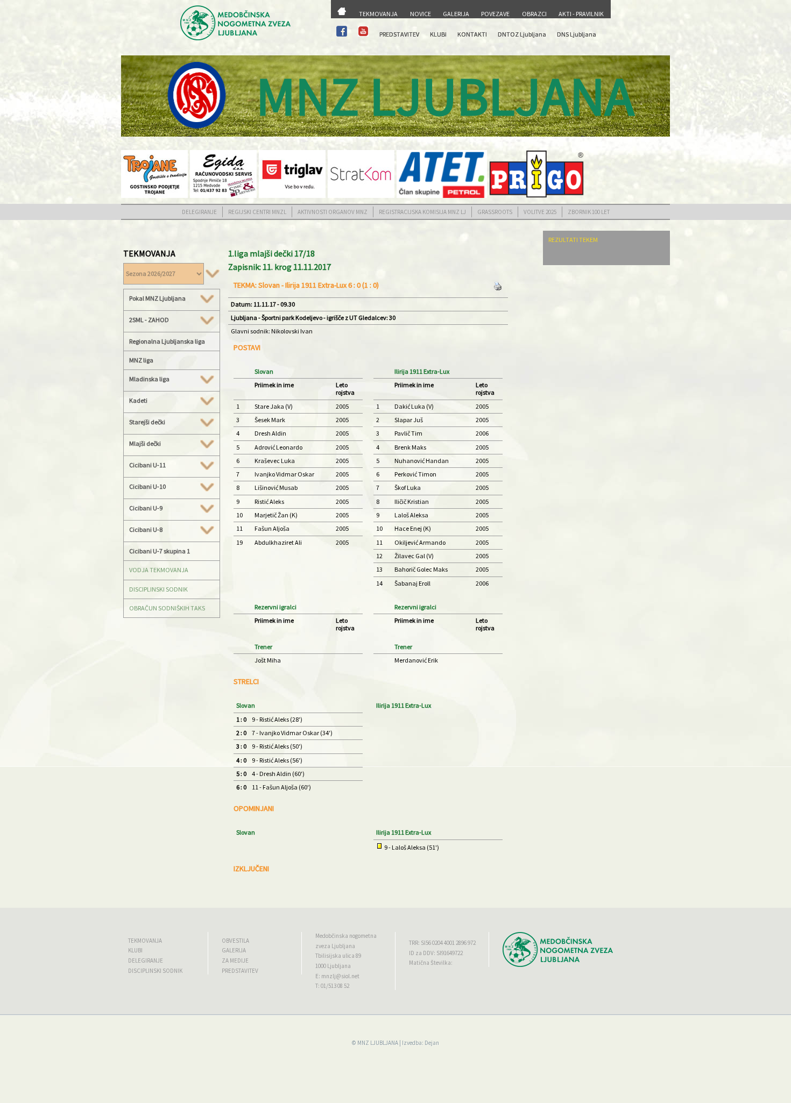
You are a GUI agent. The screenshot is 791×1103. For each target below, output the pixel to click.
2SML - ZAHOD (149, 320)
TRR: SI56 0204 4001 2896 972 (442, 943)
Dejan (432, 1043)
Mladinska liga (149, 379)
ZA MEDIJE (235, 960)
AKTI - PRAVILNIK (581, 14)
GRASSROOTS (494, 212)
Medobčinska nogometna (346, 936)
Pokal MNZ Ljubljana (157, 298)
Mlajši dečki (145, 443)
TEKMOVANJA (378, 14)
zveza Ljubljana (335, 946)
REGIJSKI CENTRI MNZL (257, 212)
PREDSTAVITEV (399, 34)
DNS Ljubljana (576, 34)
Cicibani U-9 (146, 508)
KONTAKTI (472, 34)
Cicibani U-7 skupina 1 (159, 551)
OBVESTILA (235, 940)
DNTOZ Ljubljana (522, 34)
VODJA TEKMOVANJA (158, 570)
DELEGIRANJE (199, 212)
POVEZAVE (495, 14)
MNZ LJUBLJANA (377, 1043)
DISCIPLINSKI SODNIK (158, 589)
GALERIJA (456, 14)
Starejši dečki (147, 422)
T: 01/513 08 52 (332, 986)
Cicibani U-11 (147, 465)
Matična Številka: (431, 962)
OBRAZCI (534, 14)
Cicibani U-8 (146, 529)
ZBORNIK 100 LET (589, 212)
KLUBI (438, 34)
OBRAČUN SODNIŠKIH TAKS (167, 608)
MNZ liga (141, 360)
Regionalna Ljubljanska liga (167, 341)
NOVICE (420, 14)
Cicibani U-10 (147, 486)
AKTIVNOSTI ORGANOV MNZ (333, 212)
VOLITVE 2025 (540, 212)
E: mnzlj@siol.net (337, 976)
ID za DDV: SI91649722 (436, 953)
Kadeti (138, 400)
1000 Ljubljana (333, 966)
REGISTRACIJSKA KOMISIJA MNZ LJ (422, 212)
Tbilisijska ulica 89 (338, 955)
